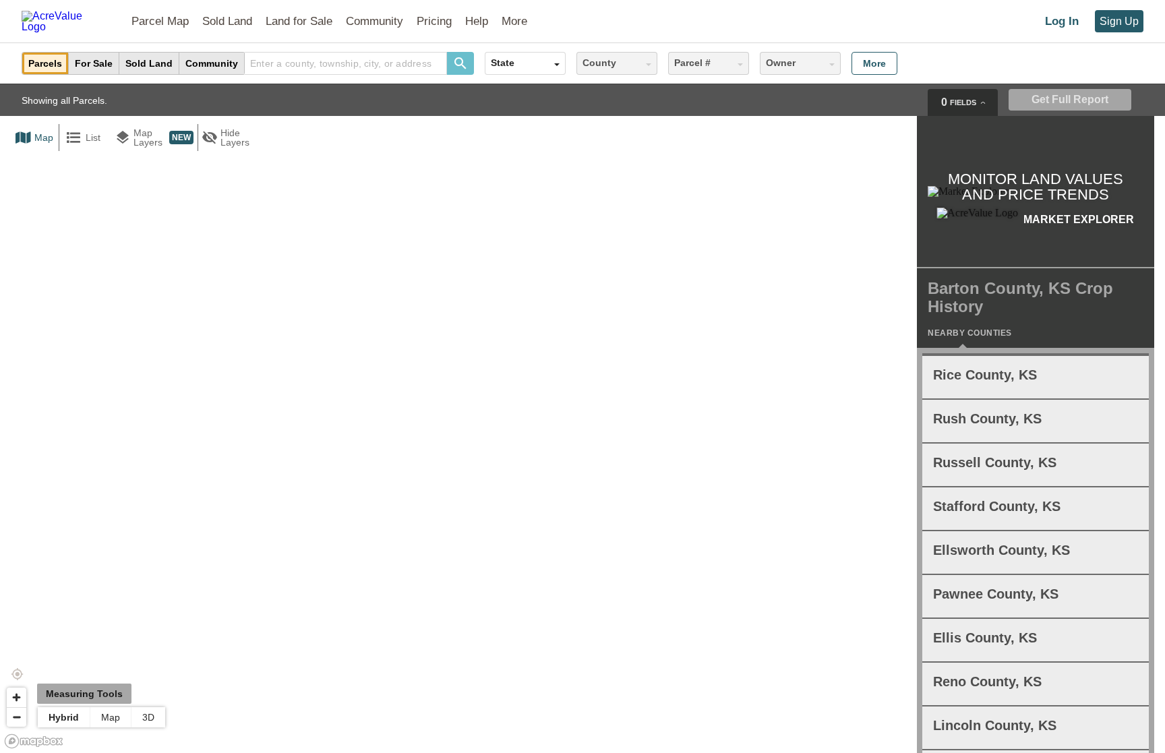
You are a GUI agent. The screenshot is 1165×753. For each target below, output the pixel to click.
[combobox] (346, 63)
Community (374, 21)
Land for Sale (299, 21)
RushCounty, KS (987, 418)
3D (148, 717)
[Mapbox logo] (33, 741)
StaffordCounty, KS (997, 506)
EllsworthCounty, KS (1001, 550)
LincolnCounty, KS (994, 725)
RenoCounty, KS (987, 681)
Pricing (434, 21)
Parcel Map (160, 21)
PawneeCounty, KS (995, 593)
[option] (45, 63)
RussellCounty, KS (994, 462)
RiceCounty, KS (985, 374)
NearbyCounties (970, 333)
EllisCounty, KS (985, 637)
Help (476, 21)
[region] (582, 418)
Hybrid (64, 717)
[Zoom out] (16, 717)
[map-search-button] (460, 63)
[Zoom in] (16, 697)
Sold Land (227, 21)
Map (110, 717)
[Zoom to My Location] (17, 674)
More (874, 63)
